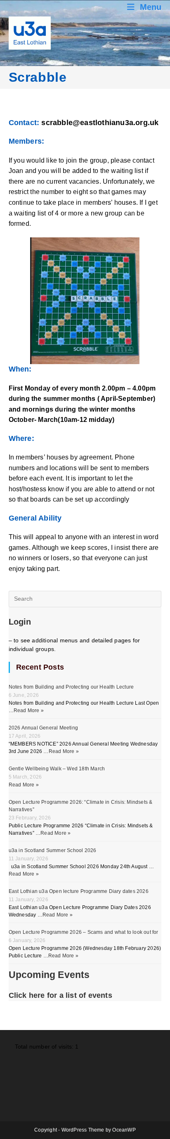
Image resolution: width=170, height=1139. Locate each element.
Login (20, 621)
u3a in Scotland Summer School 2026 (53, 850)
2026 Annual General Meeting (43, 728)
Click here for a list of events (60, 995)
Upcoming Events (49, 974)
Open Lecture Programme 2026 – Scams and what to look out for (83, 932)
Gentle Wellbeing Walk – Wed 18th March (57, 769)
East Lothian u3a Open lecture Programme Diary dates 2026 (79, 891)
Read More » (29, 710)
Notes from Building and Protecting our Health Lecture (71, 687)
